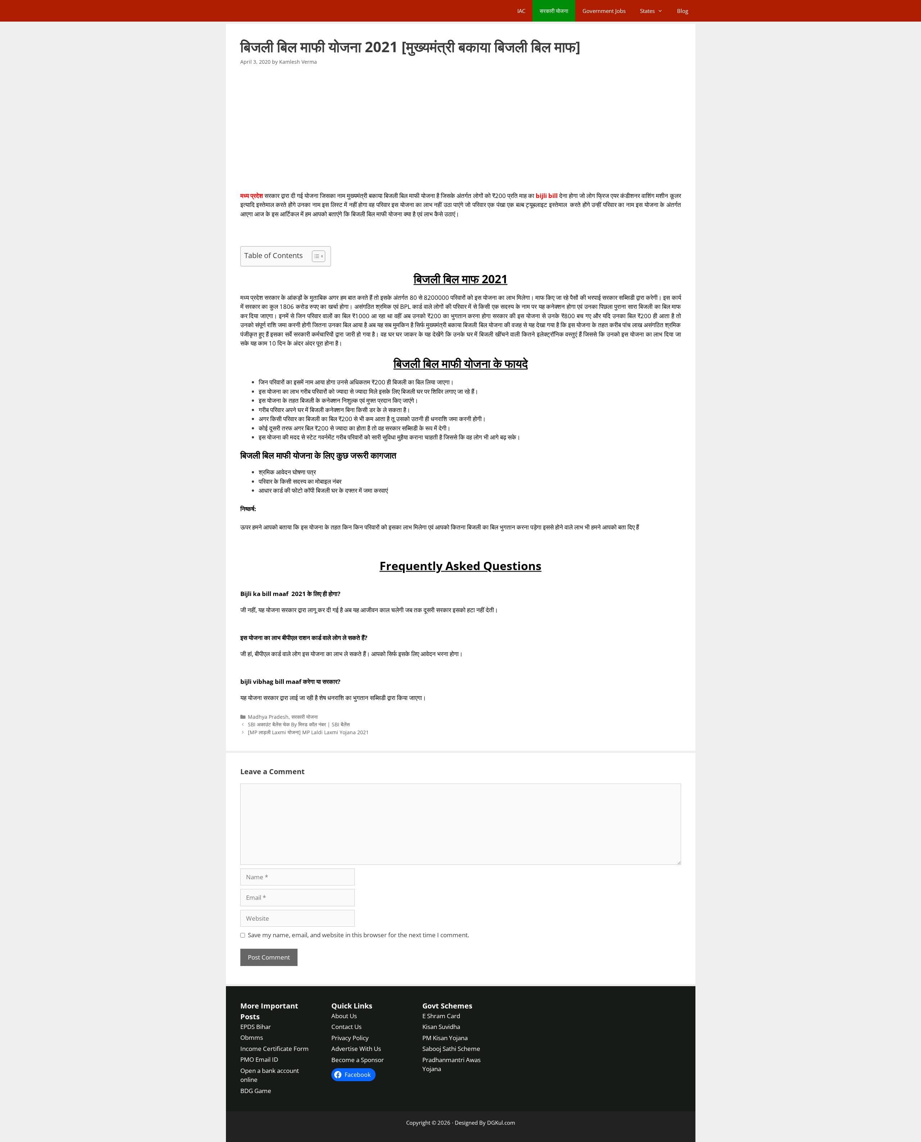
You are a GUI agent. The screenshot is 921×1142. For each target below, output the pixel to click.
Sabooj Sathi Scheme (451, 1048)
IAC (521, 10)
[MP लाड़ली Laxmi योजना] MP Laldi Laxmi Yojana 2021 (308, 732)
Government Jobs (604, 10)
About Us (344, 1016)
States (647, 10)
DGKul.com (501, 1122)
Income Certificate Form (274, 1048)
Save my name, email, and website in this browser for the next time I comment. (358, 935)
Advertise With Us (356, 1048)
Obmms (251, 1037)
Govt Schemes (447, 1006)
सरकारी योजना (554, 10)
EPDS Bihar (255, 1027)
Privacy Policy (350, 1038)
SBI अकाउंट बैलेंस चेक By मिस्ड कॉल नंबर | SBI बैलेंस (299, 724)
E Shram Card (441, 1016)
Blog (682, 10)
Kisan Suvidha (441, 1027)
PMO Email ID (259, 1059)
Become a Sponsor (357, 1060)
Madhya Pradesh (268, 716)
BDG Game (255, 1091)
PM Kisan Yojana (445, 1038)
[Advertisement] (460, 128)
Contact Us (346, 1027)
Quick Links (351, 1006)
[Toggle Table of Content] (315, 256)
